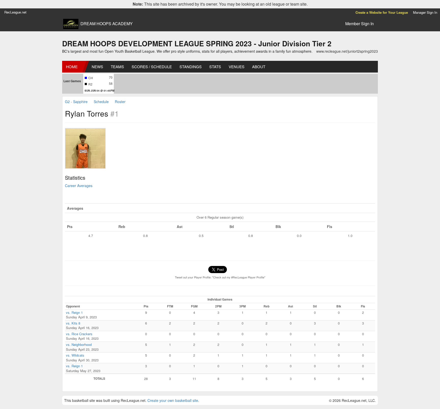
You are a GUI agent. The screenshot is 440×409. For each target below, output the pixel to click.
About (258, 66)
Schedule (101, 101)
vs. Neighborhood (79, 344)
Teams (117, 66)
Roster (120, 101)
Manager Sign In (425, 12)
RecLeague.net (15, 12)
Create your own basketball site (172, 400)
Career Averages (78, 185)
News (97, 66)
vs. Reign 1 (74, 312)
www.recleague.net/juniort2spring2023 (347, 51)
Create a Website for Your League (381, 12)
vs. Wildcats (75, 355)
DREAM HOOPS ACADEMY (106, 23)
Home (72, 66)
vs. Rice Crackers (79, 333)
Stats (215, 66)
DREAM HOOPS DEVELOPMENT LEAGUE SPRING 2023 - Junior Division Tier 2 (197, 43)
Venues (236, 66)
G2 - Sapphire (76, 101)
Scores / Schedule (152, 66)
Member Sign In (359, 23)
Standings (191, 66)
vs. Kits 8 (73, 323)
